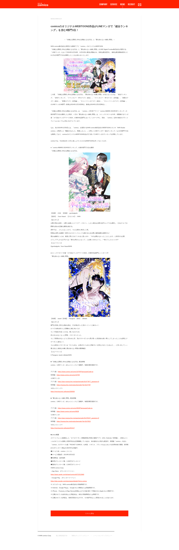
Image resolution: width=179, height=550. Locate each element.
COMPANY (103, 4)
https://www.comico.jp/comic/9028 (68, 411)
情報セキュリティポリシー (80, 535)
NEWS (122, 4)
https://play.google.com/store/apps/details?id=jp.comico (69, 481)
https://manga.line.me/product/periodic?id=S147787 (74, 385)
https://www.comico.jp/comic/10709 (68, 375)
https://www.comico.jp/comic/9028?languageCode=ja (75, 408)
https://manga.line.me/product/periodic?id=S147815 (74, 421)
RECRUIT (131, 4)
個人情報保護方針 (62, 535)
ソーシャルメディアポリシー (102, 535)
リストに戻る (89, 513)
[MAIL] (140, 4)
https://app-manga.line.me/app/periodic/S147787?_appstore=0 (78, 381)
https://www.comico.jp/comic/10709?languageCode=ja (75, 371)
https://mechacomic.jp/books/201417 (63, 428)
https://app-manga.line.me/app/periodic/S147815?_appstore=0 (78, 418)
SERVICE (113, 4)
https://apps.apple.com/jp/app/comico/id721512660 (67, 474)
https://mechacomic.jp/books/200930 (63, 391)
